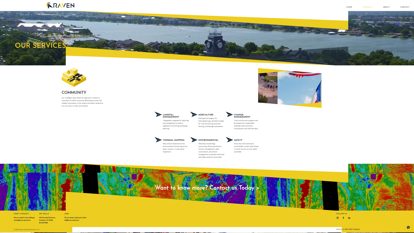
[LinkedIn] (349, 217)
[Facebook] (343, 217)
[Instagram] (337, 217)
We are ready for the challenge (24, 218)
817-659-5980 (43, 223)
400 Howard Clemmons (47, 218)
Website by (348, 229)
